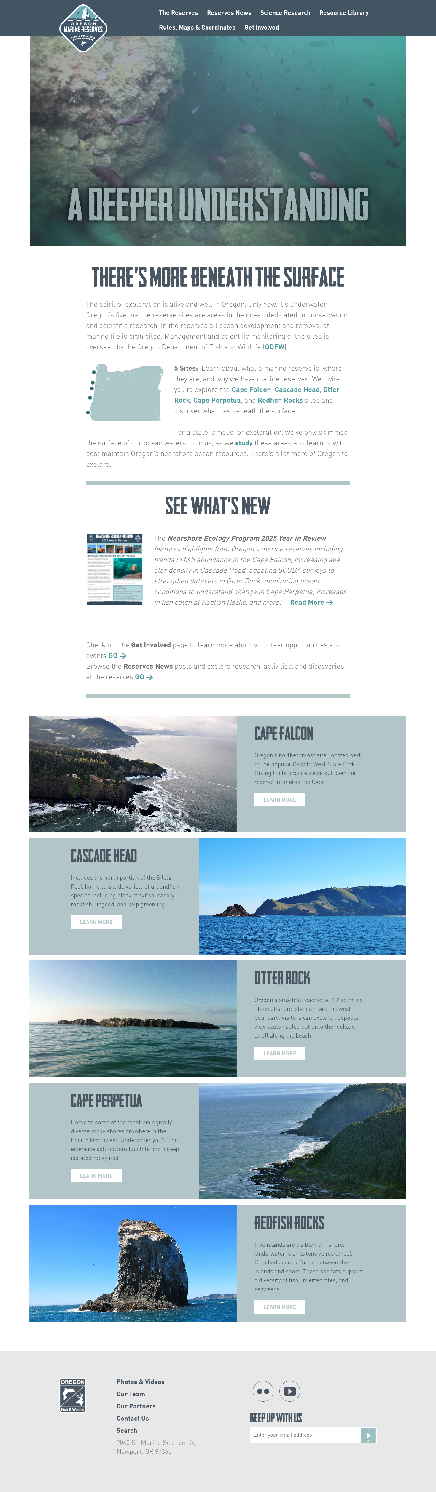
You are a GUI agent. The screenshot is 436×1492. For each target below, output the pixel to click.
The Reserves (178, 13)
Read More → (311, 602)
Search (127, 1431)
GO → (117, 656)
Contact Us (133, 1419)
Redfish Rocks (280, 400)
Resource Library (344, 13)
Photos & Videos (141, 1382)
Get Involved (261, 28)
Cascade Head (297, 390)
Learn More (279, 800)
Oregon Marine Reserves (83, 28)
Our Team (131, 1394)
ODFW (274, 347)
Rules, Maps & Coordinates (197, 28)
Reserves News (229, 13)
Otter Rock (282, 978)
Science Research (285, 13)
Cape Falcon (251, 390)
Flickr (263, 1391)
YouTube (289, 1391)
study (244, 443)
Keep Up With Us (276, 1419)
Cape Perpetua (217, 400)
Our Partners (136, 1406)
